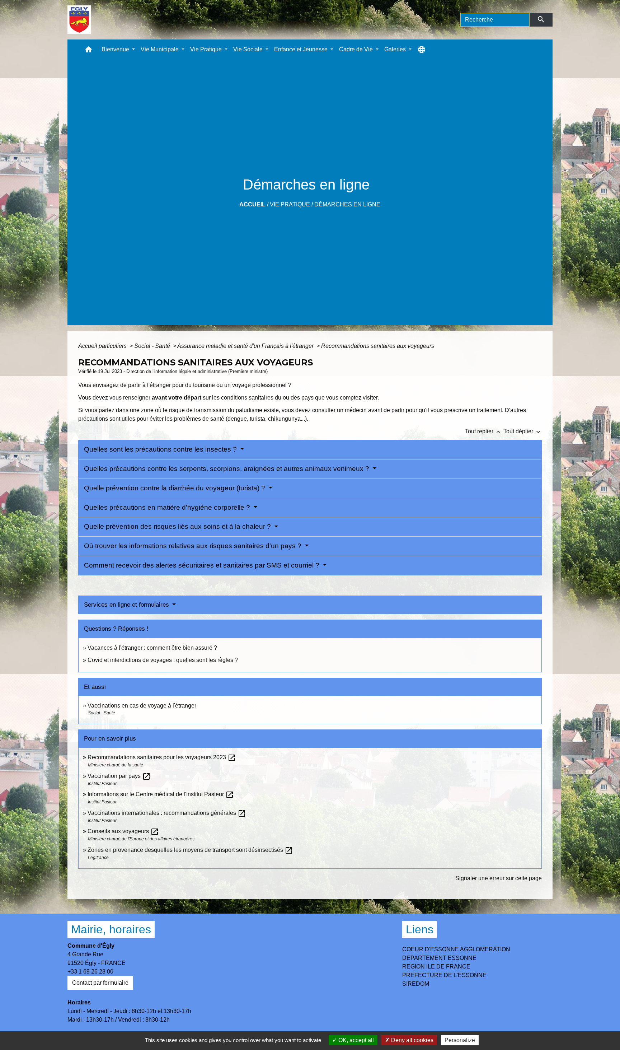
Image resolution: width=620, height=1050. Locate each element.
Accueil (252, 204)
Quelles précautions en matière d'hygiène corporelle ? (168, 507)
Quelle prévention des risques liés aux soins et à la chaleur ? (178, 526)
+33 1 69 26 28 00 (90, 972)
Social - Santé (153, 346)
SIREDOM (415, 984)
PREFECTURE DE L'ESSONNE (444, 975)
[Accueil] (79, 20)
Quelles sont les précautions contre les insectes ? (161, 449)
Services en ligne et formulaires (127, 604)
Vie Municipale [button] (160, 49)
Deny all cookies (411, 1040)
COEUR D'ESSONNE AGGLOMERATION (456, 949)
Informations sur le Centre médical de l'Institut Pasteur (161, 794)
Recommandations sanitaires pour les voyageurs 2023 (162, 757)
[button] (89, 51)
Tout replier (483, 431)
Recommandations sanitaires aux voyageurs (377, 346)
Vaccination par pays (119, 776)
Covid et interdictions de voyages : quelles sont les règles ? (163, 660)
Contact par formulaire (100, 983)
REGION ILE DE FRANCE (436, 966)
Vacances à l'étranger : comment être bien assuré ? (152, 648)
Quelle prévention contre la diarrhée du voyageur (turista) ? (175, 488)
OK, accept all (355, 1040)
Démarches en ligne (347, 204)
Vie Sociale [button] (248, 49)
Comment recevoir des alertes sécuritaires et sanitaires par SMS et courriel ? (202, 565)
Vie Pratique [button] (206, 49)
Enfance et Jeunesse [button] (301, 49)
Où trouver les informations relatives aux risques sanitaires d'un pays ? (193, 546)
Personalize (460, 1040)
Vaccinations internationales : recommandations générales (167, 813)
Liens (419, 929)
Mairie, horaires (111, 929)
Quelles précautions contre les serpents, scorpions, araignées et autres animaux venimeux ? (227, 468)
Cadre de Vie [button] (356, 49)
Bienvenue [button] (116, 49)
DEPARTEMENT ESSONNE (439, 958)
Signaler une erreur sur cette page (498, 878)
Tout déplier (522, 431)
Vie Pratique (290, 204)
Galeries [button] (395, 49)
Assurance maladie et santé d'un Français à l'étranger (246, 346)
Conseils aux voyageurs (123, 831)
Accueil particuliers (103, 346)
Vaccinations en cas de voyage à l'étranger (142, 706)
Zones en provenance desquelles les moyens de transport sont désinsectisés (190, 850)
